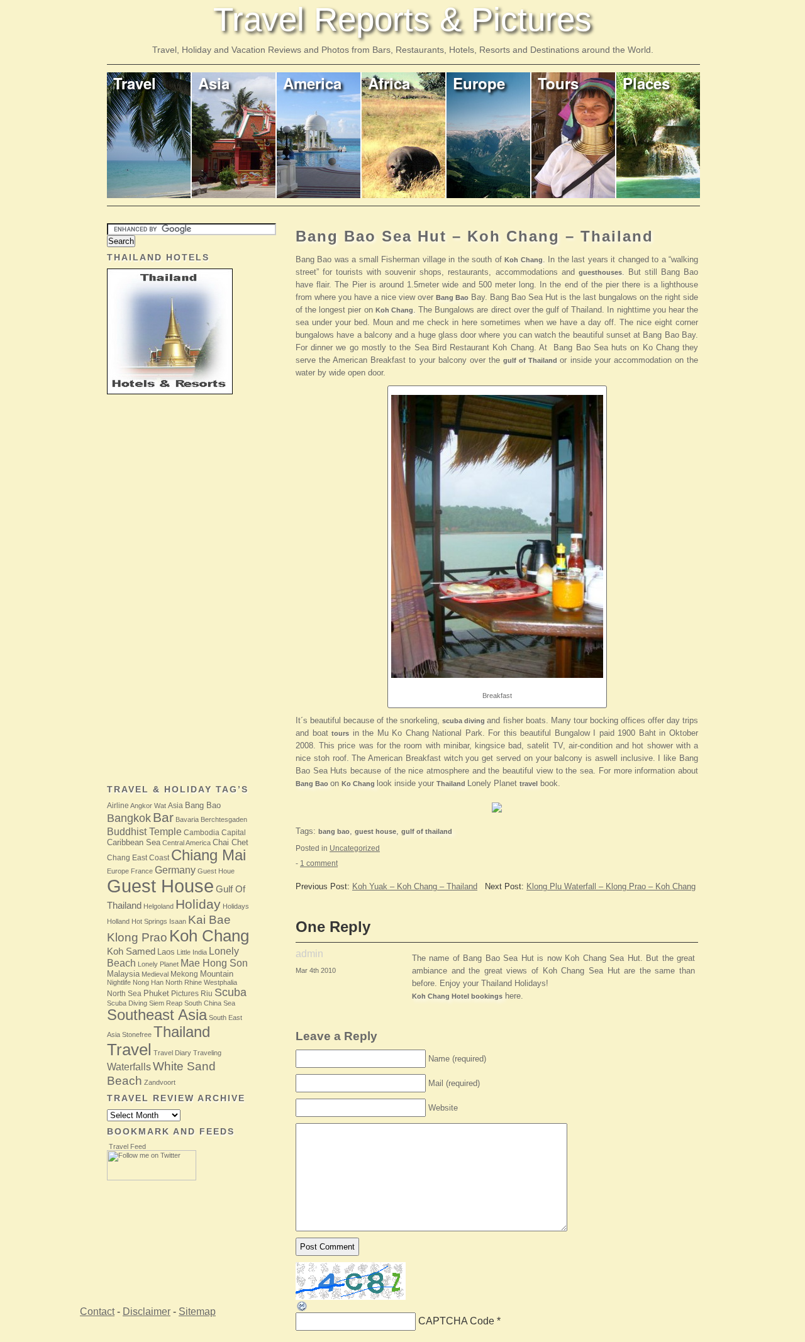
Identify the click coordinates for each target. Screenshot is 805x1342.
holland (118, 921)
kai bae (209, 919)
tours (340, 733)
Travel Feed (127, 1146)
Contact (97, 1311)
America (312, 83)
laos (166, 952)
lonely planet (158, 964)
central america (186, 842)
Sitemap (197, 1311)
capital (233, 832)
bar (163, 817)
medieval (155, 974)
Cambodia (201, 832)
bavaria (187, 819)
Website (443, 1107)
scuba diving (464, 720)
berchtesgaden (224, 819)
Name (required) (457, 1058)
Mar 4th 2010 (316, 970)
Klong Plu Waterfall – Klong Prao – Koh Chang (611, 886)
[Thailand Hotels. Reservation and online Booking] (170, 392)
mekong (184, 974)
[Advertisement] (157, 590)
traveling (207, 1052)
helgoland (158, 906)
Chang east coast (138, 857)
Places (646, 83)
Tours (558, 83)
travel (528, 783)
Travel (134, 83)
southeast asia (157, 1015)
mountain (216, 974)
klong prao (137, 937)
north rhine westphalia (201, 982)
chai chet (230, 842)
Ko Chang (359, 783)
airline (118, 805)
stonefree (137, 1034)
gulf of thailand (426, 831)
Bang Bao (452, 297)
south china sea (209, 1003)
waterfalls (129, 1066)
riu (207, 993)
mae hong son (214, 962)
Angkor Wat (148, 805)
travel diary (172, 1052)
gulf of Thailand (531, 360)
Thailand (451, 783)
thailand (181, 1032)
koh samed (131, 951)
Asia (214, 83)
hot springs (149, 921)
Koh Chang (523, 259)
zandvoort (159, 1082)
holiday (198, 904)
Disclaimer (146, 1311)
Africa (389, 83)
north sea (124, 993)
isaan (177, 921)
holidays (236, 906)
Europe (479, 83)
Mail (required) (454, 1083)
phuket (156, 993)
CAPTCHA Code (456, 1321)
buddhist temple (144, 831)
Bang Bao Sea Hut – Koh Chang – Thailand (474, 236)
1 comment (319, 863)
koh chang (209, 936)
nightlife (119, 982)
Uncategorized (355, 848)
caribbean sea (133, 842)
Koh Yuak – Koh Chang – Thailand (414, 886)
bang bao (334, 831)
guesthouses (600, 272)
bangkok (129, 818)
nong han (148, 982)
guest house (375, 831)
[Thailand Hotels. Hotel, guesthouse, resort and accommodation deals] (497, 815)
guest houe (216, 871)
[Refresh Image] (302, 1309)
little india (192, 952)
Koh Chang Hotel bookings (457, 996)
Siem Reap (165, 1003)
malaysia (123, 974)
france (142, 871)
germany (175, 869)
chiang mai (208, 855)
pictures (185, 993)
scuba (230, 992)
